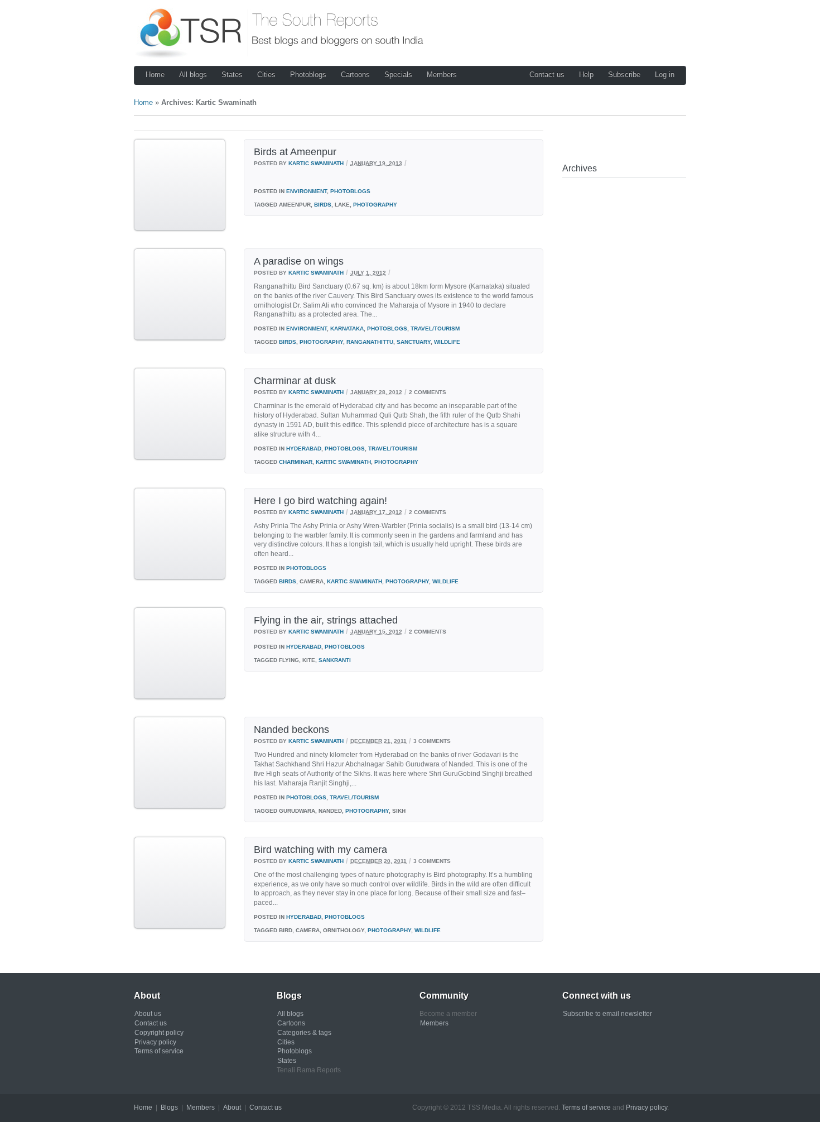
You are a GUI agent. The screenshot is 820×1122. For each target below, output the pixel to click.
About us (147, 1014)
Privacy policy (155, 1042)
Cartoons (355, 74)
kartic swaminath (343, 462)
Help (586, 74)
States (232, 74)
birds (322, 205)
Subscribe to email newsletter (607, 1014)
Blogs (169, 1107)
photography (375, 205)
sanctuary (414, 342)
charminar (295, 462)
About (232, 1107)
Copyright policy (159, 1033)
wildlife (447, 342)
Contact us (547, 74)
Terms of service (159, 1051)
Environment (306, 191)
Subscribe (624, 74)
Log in (664, 74)
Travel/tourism (435, 328)
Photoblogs (308, 74)
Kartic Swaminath (316, 163)
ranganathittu (369, 342)
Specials (398, 74)
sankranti (335, 660)
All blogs (193, 74)
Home (155, 74)
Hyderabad (303, 448)
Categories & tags (304, 1033)
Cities (266, 74)
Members (442, 74)
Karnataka (347, 328)
